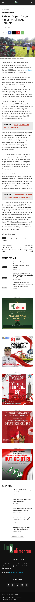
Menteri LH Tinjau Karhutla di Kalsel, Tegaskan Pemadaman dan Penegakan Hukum (23, 275)
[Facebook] (9, 32)
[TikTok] (17, 585)
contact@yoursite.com (16, 572)
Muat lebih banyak (17, 536)
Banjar (16, 238)
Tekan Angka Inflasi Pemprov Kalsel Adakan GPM (9, 250)
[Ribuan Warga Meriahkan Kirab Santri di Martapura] (6, 501)
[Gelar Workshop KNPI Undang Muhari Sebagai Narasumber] (6, 529)
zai (3, 28)
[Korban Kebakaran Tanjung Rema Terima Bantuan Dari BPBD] (6, 520)
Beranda (4, 8)
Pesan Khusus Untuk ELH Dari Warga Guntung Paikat (25, 250)
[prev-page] (3, 292)
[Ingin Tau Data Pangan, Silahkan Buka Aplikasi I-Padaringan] (6, 511)
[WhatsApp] (22, 32)
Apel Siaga (28, 70)
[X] (14, 32)
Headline (10, 8)
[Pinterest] (18, 32)
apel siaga (10, 238)
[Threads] (26, 585)
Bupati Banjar (23, 238)
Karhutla (5, 240)
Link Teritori (10, 12)
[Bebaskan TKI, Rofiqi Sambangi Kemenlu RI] (6, 492)
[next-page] (6, 292)
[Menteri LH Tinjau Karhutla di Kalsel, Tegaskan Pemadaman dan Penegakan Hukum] (6, 275)
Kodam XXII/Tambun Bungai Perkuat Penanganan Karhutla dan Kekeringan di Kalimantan (23, 284)
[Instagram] (13, 585)
